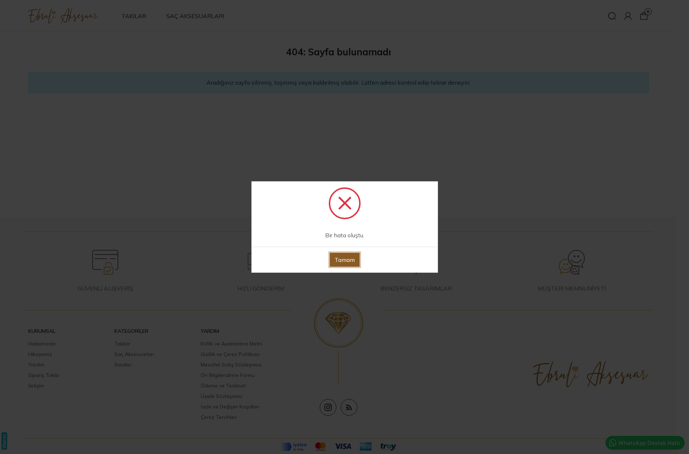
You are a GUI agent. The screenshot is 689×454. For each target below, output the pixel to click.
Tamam (345, 259)
